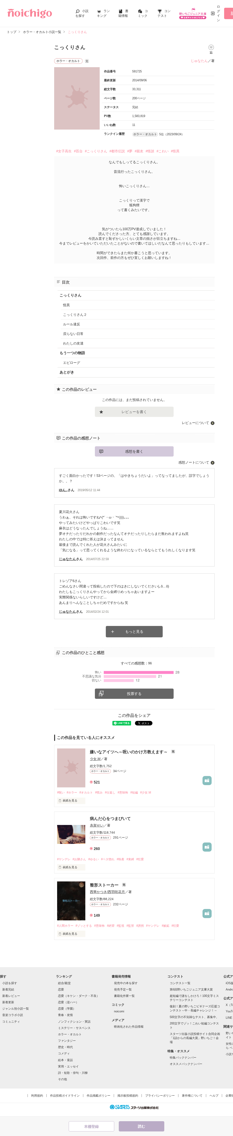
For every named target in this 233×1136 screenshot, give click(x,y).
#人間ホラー (65, 925)
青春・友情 (65, 1015)
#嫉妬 (165, 925)
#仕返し (110, 792)
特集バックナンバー (183, 1057)
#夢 (129, 151)
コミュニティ (11, 1021)
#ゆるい (93, 859)
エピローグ (71, 363)
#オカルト (86, 792)
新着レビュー (11, 996)
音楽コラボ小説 (12, 1015)
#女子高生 (64, 151)
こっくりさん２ (75, 315)
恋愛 (61, 989)
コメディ (64, 1053)
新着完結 (8, 989)
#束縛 (130, 859)
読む (141, 1126)
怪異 (66, 305)
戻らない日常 (73, 334)
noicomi (119, 1011)
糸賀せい (97, 825)
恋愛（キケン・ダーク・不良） (78, 996)
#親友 (139, 151)
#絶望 (110, 925)
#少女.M (145, 792)
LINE (229, 1017)
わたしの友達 (73, 343)
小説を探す (9, 983)
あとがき (67, 372)
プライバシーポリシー (160, 1095)
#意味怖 (123, 792)
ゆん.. (63, 490)
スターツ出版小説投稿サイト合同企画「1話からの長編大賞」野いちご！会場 (195, 1038)
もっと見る (134, 631)
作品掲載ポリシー (98, 1095)
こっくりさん (70, 295)
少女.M (95, 759)
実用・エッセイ (68, 1066)
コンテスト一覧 (180, 983)
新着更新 (8, 1002)
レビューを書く (134, 412)
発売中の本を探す (126, 983)
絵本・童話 (65, 1060)
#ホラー (72, 792)
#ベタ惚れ (107, 859)
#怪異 (175, 151)
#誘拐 (140, 925)
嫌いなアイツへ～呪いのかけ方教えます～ (129, 752)
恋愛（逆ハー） (68, 1002)
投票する (134, 694)
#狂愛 (140, 859)
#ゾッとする (84, 925)
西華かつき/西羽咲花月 (107, 892)
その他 (62, 1079)
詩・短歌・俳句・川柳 (73, 1073)
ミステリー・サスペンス (74, 1028)
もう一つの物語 (72, 353)
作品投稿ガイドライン (65, 1095)
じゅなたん (199, 61)
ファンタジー (67, 1040)
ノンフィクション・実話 (74, 1021)
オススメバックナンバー (186, 1064)
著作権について (192, 1095)
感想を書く (134, 451)
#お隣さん (79, 859)
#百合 (78, 151)
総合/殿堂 (64, 983)
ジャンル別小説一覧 (15, 1008)
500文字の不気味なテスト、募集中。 (194, 1017)
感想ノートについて (193, 462)
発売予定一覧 (123, 989)
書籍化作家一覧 (124, 996)
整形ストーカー (105, 885)
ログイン (218, 13)
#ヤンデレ (64, 859)
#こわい (163, 151)
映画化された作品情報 (129, 1026)
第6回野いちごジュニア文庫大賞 (191, 989)
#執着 (120, 859)
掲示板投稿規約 (127, 1095)
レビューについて (195, 423)
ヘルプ (214, 1095)
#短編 (134, 792)
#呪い (61, 792)
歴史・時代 (65, 1047)
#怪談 (150, 151)
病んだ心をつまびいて (110, 818)
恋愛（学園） (67, 1008)
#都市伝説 (117, 151)
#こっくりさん (96, 151)
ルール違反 (71, 324)
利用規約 (37, 1095)
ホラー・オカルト (70, 1034)
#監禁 (130, 925)
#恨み (99, 792)
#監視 (120, 925)
